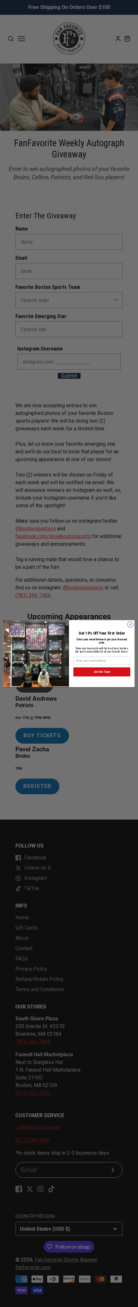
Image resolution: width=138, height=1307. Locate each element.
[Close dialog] (130, 624)
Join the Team (102, 671)
